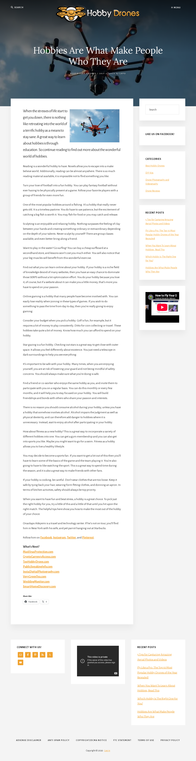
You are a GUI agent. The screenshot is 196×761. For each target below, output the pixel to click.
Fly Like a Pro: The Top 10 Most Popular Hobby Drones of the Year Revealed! (162, 234)
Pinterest (88, 537)
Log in (107, 750)
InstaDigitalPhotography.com (41, 571)
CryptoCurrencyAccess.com (39, 556)
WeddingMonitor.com (36, 581)
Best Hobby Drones (83, 74)
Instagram (59, 537)
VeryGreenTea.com (34, 576)
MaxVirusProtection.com (38, 551)
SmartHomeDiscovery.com (39, 586)
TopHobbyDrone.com (36, 561)
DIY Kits (149, 173)
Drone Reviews (152, 191)
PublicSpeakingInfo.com (38, 566)
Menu (177, 8)
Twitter (71, 537)
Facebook (46, 537)
